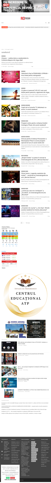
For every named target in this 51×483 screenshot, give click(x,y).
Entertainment (28, 105)
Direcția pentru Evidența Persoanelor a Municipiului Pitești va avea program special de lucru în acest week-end (34, 141)
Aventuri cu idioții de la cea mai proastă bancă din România (31, 353)
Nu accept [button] (12, 477)
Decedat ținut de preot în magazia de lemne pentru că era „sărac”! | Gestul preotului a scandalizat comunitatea (25, 472)
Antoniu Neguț (27, 391)
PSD (33, 461)
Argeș (33, 445)
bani (33, 447)
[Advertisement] (25, 38)
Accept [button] (8, 477)
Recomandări (23, 71)
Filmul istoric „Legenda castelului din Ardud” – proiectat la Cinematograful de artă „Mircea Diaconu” (34, 175)
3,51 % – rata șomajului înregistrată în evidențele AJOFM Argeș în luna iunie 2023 (23, 411)
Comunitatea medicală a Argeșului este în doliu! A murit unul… (24, 27)
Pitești (34, 457)
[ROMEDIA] (25, 18)
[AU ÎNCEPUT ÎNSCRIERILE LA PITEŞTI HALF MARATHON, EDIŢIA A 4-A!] (9, 390)
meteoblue (3, 251)
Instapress (3, 411)
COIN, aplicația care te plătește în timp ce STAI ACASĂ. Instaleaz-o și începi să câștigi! (23, 413)
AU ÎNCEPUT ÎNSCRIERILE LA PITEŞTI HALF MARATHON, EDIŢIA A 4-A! (33, 389)
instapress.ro (4, 409)
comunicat (35, 448)
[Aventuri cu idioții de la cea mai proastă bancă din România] (9, 353)
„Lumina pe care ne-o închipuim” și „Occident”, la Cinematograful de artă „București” (33, 193)
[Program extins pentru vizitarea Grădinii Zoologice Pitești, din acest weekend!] (10, 121)
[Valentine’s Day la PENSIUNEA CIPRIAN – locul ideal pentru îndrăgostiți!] (10, 71)
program (34, 459)
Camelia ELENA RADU (6, 406)
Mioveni (34, 454)
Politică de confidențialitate (10, 479)
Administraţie (23, 136)
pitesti (34, 455)
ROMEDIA (25, 345)
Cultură (22, 155)
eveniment (34, 450)
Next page (28, 222)
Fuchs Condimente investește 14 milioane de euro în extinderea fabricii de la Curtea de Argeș (27, 409)
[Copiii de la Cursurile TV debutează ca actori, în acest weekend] (10, 105)
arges (34, 443)
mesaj (34, 452)
